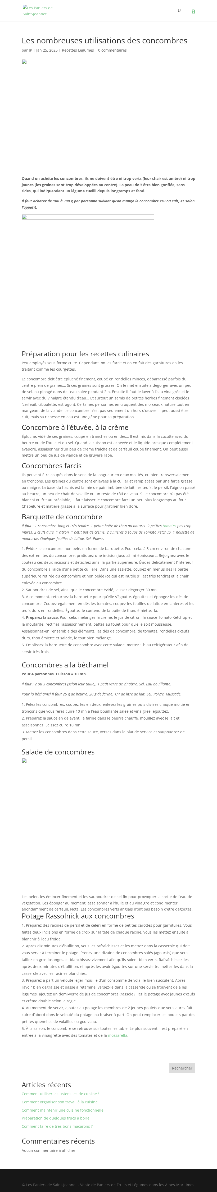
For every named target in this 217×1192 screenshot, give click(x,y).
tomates (169, 525)
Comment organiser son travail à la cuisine (60, 1101)
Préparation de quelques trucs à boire (55, 1118)
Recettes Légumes (78, 50)
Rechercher (182, 1068)
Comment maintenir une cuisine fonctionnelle (62, 1110)
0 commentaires (112, 50)
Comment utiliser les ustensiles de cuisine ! (60, 1093)
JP (30, 50)
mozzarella (117, 1035)
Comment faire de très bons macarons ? (57, 1126)
